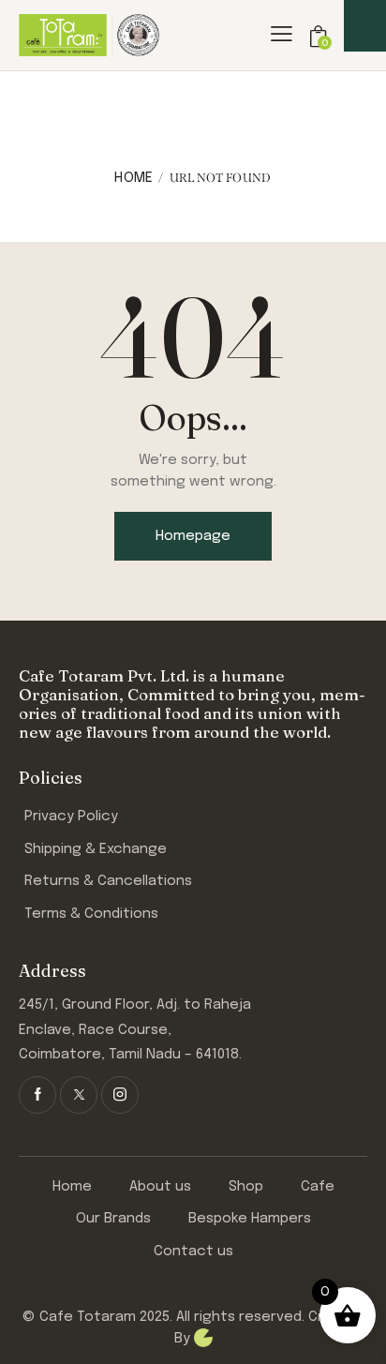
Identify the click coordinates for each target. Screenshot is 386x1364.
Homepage (193, 536)
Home (133, 178)
